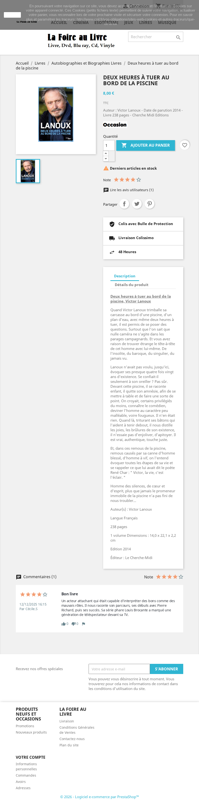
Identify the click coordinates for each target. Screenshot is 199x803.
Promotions (25, 726)
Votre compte (30, 757)
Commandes (26, 775)
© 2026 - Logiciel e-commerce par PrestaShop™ (99, 796)
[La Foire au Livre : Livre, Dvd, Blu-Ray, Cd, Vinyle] (81, 40)
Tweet (137, 204)
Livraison (66, 721)
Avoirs (21, 781)
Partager (124, 204)
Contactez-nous (72, 738)
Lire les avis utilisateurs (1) (131, 190)
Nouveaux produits (31, 732)
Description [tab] (124, 275)
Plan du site (69, 745)
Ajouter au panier (145, 145)
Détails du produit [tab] (132, 284)
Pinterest (149, 204)
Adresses (23, 788)
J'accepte (12, 15)
